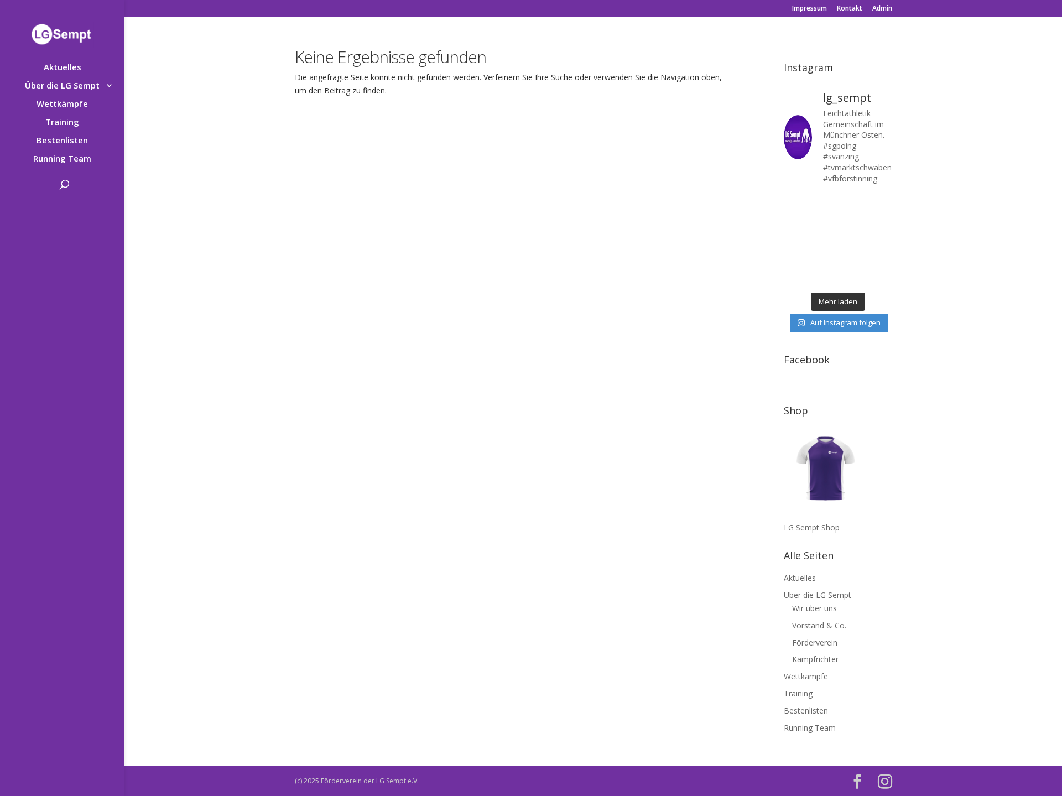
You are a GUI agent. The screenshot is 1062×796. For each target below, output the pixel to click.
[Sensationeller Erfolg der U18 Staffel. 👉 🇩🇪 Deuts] (795, 276)
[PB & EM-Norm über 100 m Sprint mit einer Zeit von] (852, 239)
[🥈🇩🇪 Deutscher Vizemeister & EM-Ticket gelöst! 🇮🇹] (852, 221)
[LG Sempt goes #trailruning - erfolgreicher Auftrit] (823, 258)
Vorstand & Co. (819, 625)
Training (62, 122)
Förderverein (814, 642)
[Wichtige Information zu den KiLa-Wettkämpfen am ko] (823, 239)
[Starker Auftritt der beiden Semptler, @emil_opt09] (880, 239)
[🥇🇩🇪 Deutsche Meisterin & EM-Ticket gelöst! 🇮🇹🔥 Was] (823, 221)
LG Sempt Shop (812, 527)
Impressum (809, 9)
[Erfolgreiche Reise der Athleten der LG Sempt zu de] (795, 239)
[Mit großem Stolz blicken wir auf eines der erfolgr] (795, 221)
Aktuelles (62, 67)
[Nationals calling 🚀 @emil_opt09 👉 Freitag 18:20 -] (880, 221)
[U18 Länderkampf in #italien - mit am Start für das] (795, 258)
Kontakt (849, 9)
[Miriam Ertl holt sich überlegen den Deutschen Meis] (852, 203)
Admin (882, 9)
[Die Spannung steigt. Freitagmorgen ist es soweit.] (823, 203)
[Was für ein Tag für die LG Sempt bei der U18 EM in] (795, 203)
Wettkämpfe (62, 104)
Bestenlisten (62, 140)
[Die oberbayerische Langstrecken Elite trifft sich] (823, 276)
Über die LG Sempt (62, 86)
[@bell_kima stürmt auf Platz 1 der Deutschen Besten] (880, 258)
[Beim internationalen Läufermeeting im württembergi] (852, 258)
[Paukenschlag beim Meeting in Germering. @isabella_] (880, 276)
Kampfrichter (815, 659)
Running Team (62, 159)
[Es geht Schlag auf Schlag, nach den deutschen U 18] (880, 203)
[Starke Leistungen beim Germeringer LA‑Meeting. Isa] (852, 276)
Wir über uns (814, 608)
